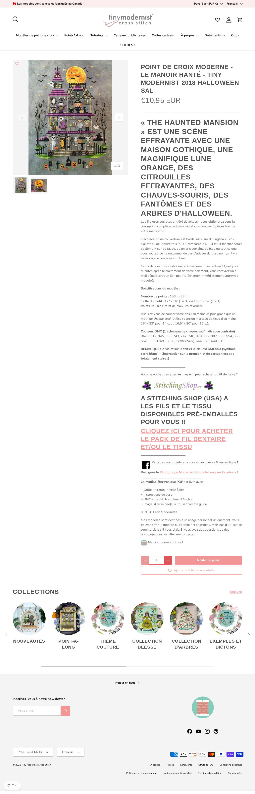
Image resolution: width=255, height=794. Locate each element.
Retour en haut (125, 683)
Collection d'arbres (186, 644)
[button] (239, 20)
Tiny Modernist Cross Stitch (36, 764)
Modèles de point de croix (35, 35)
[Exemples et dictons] (225, 618)
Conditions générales (231, 764)
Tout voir (236, 592)
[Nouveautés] (29, 618)
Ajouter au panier (209, 560)
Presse (170, 764)
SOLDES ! (127, 45)
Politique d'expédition (210, 773)
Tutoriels (96, 35)
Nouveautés (29, 641)
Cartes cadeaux (163, 35)
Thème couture (108, 644)
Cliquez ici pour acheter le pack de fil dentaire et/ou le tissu (187, 439)
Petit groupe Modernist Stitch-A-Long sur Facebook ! (199, 472)
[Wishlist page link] (217, 20)
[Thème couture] (107, 618)
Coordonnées (235, 773)
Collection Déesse (147, 644)
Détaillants (213, 35)
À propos (187, 35)
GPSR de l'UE (205, 764)
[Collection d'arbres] (186, 618)
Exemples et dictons (226, 644)
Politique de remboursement (141, 773)
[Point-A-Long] (68, 618)
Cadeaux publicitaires (130, 35)
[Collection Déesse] (147, 618)
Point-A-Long (74, 35)
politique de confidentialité (177, 773)
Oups (235, 35)
